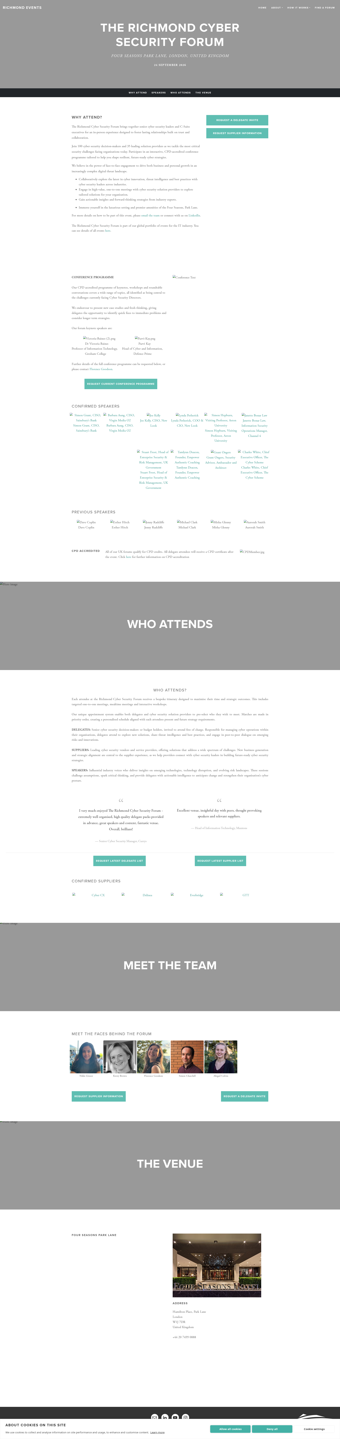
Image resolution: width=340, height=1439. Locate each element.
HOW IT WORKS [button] (298, 8)
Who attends (181, 92)
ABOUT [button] (276, 8)
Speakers (159, 92)
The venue (203, 92)
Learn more (157, 1432)
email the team (150, 215)
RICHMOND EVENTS (22, 8)
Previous (69, 899)
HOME (262, 8)
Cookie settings (314, 1429)
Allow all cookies (230, 1429)
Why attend (138, 92)
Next (271, 899)
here (107, 231)
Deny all (272, 1429)
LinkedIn (194, 215)
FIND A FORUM (325, 8)
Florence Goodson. (102, 369)
